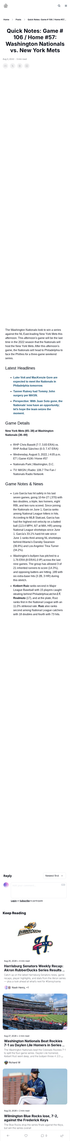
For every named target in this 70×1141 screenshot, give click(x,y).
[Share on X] (12, 66)
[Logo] (6, 6)
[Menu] (66, 5)
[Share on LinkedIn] (27, 66)
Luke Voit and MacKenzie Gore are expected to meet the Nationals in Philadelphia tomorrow (35, 381)
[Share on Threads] (19, 66)
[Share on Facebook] (5, 66)
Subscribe (25, 901)
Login (14, 901)
